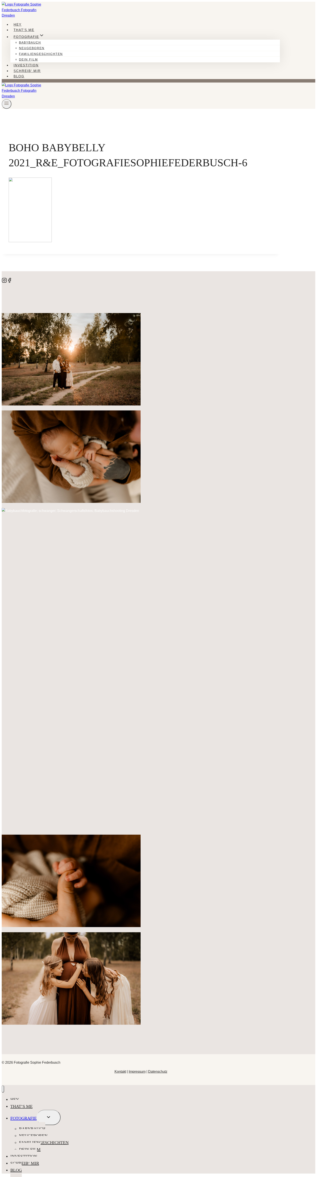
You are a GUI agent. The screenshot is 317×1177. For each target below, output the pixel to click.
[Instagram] (4, 282)
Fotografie (23, 1118)
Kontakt (120, 1071)
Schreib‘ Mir (27, 71)
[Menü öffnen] (6, 104)
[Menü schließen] (3, 1089)
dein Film (28, 59)
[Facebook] (9, 282)
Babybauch (30, 42)
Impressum (137, 1071)
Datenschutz (157, 1071)
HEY (18, 24)
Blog (19, 76)
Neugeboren (31, 48)
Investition (26, 65)
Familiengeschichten (41, 54)
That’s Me (24, 30)
